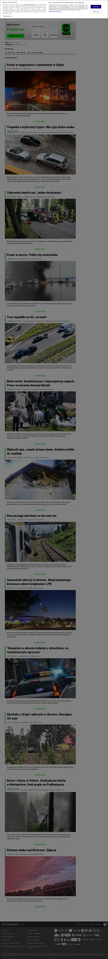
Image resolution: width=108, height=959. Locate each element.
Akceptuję (96, 6)
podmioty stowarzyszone (29, 4)
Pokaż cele (96, 11)
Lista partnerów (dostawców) (55, 11)
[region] (54, 9)
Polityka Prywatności (7, 16)
